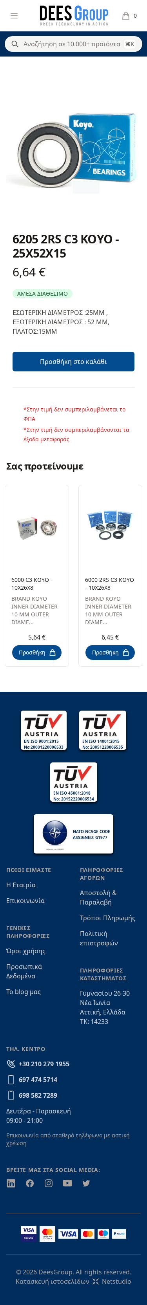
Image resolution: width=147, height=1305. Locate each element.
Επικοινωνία (25, 900)
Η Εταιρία (21, 885)
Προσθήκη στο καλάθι (73, 361)
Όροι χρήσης (25, 951)
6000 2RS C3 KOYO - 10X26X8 (109, 583)
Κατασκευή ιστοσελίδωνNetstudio (73, 1281)
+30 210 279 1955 (44, 1064)
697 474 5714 (38, 1079)
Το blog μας (23, 991)
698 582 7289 (38, 1095)
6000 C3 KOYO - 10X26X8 (32, 583)
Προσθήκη (32, 652)
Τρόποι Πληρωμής (107, 918)
